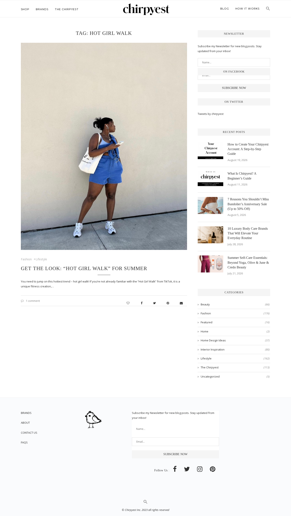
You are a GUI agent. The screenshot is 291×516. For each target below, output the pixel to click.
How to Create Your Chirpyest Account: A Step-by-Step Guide (248, 149)
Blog (224, 8)
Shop (25, 9)
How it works (247, 8)
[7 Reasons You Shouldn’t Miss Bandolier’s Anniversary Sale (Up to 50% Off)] (210, 205)
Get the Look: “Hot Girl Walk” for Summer (84, 268)
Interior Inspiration (235, 349)
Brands (42, 9)
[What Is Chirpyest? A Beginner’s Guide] (210, 179)
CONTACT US (29, 433)
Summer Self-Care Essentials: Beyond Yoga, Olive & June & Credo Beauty (248, 262)
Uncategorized (235, 376)
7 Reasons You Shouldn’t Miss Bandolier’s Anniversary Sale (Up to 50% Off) (248, 204)
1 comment (33, 301)
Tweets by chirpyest (210, 114)
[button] (268, 9)
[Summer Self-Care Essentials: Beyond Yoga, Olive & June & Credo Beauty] (210, 263)
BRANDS (26, 413)
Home (235, 331)
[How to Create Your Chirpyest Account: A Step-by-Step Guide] (210, 150)
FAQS (24, 442)
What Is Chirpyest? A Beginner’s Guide (242, 176)
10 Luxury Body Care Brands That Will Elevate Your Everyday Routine (248, 233)
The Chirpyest (67, 9)
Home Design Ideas (235, 340)
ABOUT (25, 423)
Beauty (235, 304)
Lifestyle (41, 259)
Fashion (26, 259)
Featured (235, 322)
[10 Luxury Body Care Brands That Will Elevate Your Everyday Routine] (210, 234)
